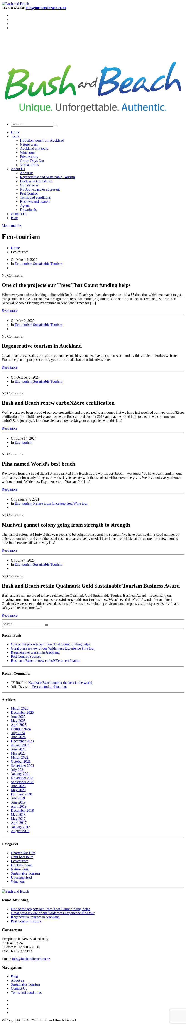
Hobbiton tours (21, 865)
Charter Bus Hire (23, 853)
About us (26, 173)
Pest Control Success (26, 656)
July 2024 (18, 733)
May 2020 (18, 790)
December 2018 (22, 810)
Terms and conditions (35, 197)
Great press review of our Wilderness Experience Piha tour (53, 648)
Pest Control (29, 193)
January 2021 (20, 774)
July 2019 (18, 798)
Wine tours (27, 152)
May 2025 (18, 721)
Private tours (29, 157)
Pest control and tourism (49, 687)
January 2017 (20, 827)
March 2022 (19, 757)
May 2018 (18, 814)
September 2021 (22, 765)
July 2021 (18, 770)
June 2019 (18, 802)
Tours (15, 136)
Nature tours (29, 144)
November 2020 (22, 778)
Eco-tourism (23, 264)
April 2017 (19, 823)
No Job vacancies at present (40, 189)
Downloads (28, 210)
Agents (25, 206)
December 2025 (22, 712)
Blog (14, 218)
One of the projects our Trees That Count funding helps (50, 644)
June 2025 (18, 716)
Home (15, 132)
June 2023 (18, 749)
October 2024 (21, 729)
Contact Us (19, 214)
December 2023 (22, 741)
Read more (9, 311)
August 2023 (20, 745)
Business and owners (35, 201)
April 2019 (19, 806)
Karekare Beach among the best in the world (60, 682)
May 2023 (18, 753)
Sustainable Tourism (47, 264)
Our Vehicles (29, 185)
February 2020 (21, 794)
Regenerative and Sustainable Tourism (47, 177)
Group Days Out (32, 161)
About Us (18, 169)
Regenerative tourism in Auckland (35, 652)
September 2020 (22, 782)
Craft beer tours (22, 857)
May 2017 (18, 819)
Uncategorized (62, 503)
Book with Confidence (36, 181)
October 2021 (21, 761)
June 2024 (18, 737)
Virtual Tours (29, 165)
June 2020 (18, 786)
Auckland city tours (34, 148)
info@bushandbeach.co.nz (31, 959)
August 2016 (20, 831)
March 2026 (19, 708)
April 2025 (19, 725)
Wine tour (80, 503)
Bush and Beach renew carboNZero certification (45, 660)
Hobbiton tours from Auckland (42, 140)
